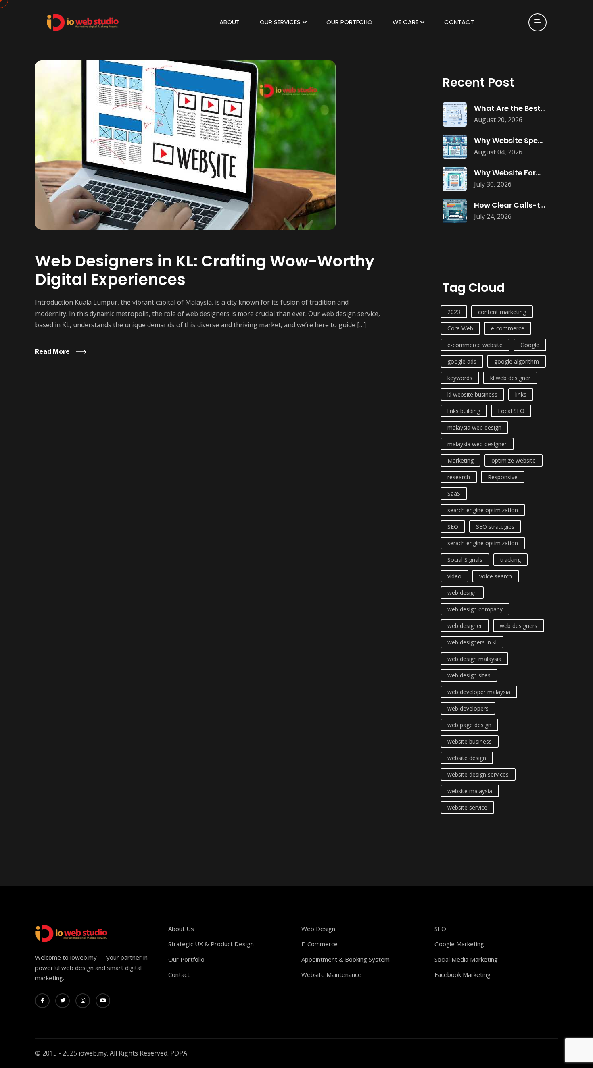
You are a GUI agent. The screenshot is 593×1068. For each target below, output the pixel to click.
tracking (510, 559)
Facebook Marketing (462, 974)
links (520, 394)
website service (467, 807)
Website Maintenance (331, 974)
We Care (405, 22)
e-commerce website (475, 345)
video (454, 576)
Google (529, 345)
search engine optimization (482, 510)
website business (469, 741)
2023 (453, 312)
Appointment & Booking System (345, 959)
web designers (518, 626)
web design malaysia (474, 659)
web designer (464, 626)
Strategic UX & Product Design (211, 944)
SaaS (453, 493)
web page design (469, 725)
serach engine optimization (482, 543)
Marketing (460, 460)
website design (466, 758)
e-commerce (507, 328)
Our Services (280, 22)
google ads (461, 361)
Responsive (503, 477)
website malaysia (469, 791)
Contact (459, 22)
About (229, 22)
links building (463, 411)
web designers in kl (472, 642)
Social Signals (464, 559)
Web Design (318, 929)
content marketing (502, 312)
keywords (459, 378)
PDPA (178, 1053)
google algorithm (516, 361)
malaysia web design (474, 427)
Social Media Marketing (466, 959)
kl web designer (510, 378)
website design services (478, 774)
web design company (475, 609)
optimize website (513, 460)
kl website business (472, 394)
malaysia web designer (477, 444)
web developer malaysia (478, 692)
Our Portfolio (349, 22)
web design (462, 592)
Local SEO (511, 411)
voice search (495, 576)
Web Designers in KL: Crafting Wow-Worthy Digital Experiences (204, 270)
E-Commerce (319, 944)
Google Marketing (459, 944)
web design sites (469, 675)
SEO (452, 526)
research (458, 477)
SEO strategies (495, 526)
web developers (468, 708)
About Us (181, 929)
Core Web (460, 328)
